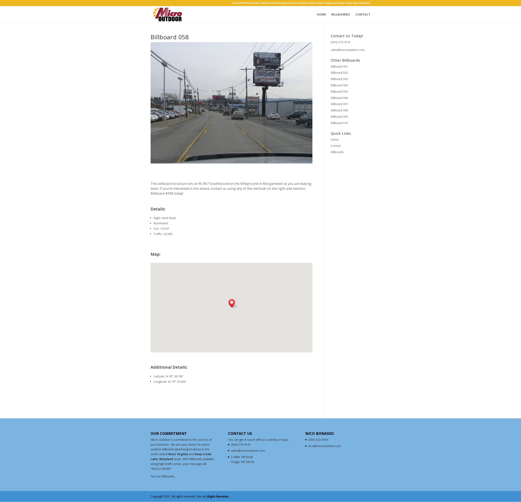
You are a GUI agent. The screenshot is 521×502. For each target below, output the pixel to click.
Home (321, 14)
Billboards (340, 14)
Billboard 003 (339, 79)
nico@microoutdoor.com (324, 446)
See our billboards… (163, 476)
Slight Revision (218, 496)
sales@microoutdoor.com (348, 50)
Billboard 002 (339, 73)
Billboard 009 (339, 116)
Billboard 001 (339, 66)
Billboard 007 (339, 104)
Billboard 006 (339, 98)
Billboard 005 (339, 91)
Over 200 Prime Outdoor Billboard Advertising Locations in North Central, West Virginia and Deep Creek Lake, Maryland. (301, 3)
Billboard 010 (339, 123)
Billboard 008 (339, 110)
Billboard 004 (339, 85)
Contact (362, 14)
